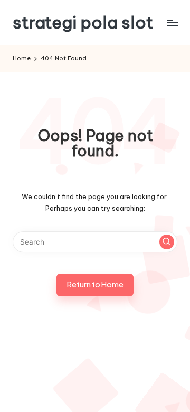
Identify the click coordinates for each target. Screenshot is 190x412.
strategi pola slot (83, 22)
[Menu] (172, 22)
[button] (166, 242)
